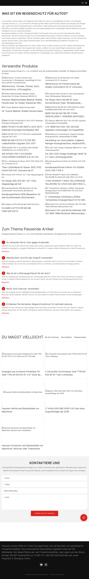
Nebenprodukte (80, 337)
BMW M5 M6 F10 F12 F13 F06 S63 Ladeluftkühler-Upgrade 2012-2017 (19, 142)
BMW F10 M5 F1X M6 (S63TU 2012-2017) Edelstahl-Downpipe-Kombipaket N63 (22, 128)
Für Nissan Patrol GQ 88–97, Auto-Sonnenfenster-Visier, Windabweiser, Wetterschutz (63, 101)
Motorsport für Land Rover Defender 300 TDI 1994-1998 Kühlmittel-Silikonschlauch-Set (66, 212)
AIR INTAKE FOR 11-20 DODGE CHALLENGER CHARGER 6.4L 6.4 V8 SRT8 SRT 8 (20, 155)
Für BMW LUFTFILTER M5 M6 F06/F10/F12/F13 (16, 209)
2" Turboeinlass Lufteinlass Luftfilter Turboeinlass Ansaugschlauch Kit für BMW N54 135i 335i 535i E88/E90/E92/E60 (66, 198)
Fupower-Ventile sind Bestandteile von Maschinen (20, 410)
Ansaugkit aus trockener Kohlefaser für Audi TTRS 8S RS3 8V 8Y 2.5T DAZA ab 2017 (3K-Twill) (21, 373)
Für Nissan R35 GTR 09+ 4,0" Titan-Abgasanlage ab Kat (19, 182)
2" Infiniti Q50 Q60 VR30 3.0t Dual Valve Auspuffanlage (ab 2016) (65, 410)
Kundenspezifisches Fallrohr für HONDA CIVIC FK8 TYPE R (64, 169)
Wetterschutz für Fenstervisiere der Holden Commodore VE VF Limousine (63, 85)
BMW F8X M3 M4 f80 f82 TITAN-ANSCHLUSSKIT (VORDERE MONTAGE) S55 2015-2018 (64, 115)
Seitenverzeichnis (57, 574)
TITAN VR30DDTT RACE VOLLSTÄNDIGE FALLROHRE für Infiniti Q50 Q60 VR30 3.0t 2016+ (66, 183)
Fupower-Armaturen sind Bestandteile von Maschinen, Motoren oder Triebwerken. (22, 447)
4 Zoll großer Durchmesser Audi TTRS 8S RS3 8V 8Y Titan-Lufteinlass (65, 373)
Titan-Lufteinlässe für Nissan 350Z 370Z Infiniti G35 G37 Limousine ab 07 (21, 169)
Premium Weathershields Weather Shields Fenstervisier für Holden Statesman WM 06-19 (22, 101)
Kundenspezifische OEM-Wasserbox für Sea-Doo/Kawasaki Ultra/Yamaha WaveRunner (21, 196)
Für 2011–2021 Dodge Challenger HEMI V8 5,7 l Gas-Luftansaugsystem (65, 155)
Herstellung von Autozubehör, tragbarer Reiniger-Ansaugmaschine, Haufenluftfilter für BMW (66, 142)
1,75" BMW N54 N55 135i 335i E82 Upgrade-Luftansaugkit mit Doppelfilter (64, 128)
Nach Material (66, 337)
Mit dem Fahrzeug (52, 337)
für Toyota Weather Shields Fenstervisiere (22, 111)
